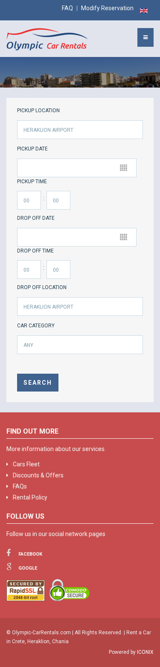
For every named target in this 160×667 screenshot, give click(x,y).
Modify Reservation (107, 8)
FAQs (20, 486)
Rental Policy (30, 497)
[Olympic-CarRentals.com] (46, 39)
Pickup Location (38, 111)
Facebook (29, 554)
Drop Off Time (35, 251)
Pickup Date (32, 149)
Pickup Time (32, 181)
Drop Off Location (42, 287)
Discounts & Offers (38, 475)
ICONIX (145, 652)
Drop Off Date (36, 218)
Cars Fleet (26, 464)
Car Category (36, 326)
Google (27, 568)
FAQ (67, 8)
